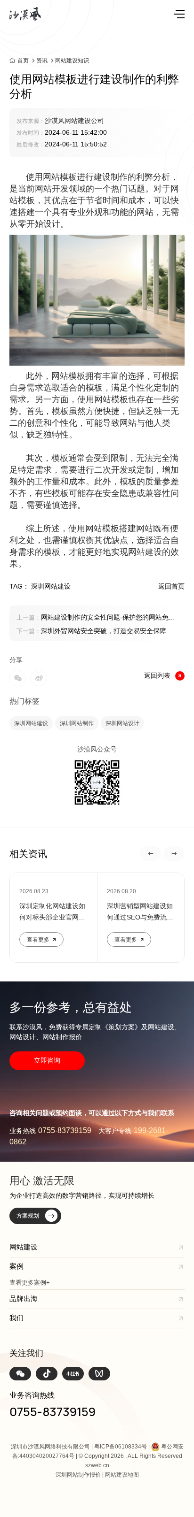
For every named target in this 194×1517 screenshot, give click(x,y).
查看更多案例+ (29, 1282)
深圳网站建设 (31, 723)
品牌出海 (23, 1298)
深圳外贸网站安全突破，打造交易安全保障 (91, 631)
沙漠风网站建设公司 (74, 120)
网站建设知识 (72, 60)
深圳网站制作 (77, 723)
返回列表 (157, 675)
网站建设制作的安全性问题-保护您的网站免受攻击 (95, 618)
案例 (16, 1266)
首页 (23, 60)
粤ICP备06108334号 (120, 1446)
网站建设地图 (122, 1474)
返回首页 (171, 586)
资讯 (42, 60)
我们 (16, 1318)
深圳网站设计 (122, 723)
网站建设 (23, 1247)
